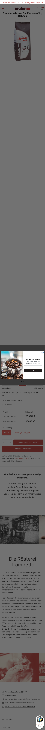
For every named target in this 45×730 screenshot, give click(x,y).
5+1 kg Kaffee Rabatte (29, 3)
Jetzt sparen (33, 370)
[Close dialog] (42, 353)
